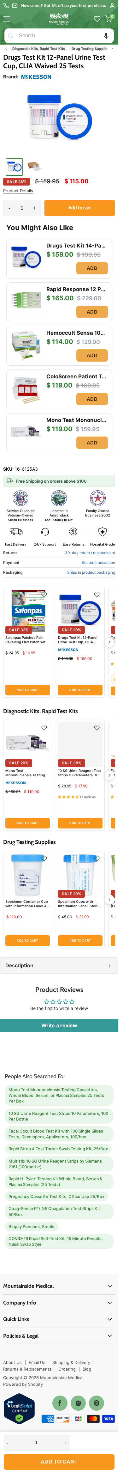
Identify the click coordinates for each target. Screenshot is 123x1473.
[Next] (109, 642)
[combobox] (65, 36)
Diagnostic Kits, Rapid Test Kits (35, 48)
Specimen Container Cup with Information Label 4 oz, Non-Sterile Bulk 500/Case (26, 908)
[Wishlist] (97, 19)
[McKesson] (36, 77)
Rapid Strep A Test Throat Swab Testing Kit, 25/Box (58, 1148)
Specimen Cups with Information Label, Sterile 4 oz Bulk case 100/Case (79, 906)
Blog (87, 1369)
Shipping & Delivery (71, 1362)
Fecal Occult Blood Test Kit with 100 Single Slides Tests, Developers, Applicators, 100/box (56, 1133)
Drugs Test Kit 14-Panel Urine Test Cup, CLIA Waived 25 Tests (77, 642)
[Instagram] (78, 1403)
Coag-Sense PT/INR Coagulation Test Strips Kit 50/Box (54, 1211)
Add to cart (59, 1461)
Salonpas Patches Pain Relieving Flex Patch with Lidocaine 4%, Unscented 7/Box (26, 644)
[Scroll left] (6, 48)
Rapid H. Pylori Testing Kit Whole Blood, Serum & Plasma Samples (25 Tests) (55, 1181)
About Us (12, 1362)
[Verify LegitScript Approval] (19, 1409)
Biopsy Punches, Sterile (32, 1226)
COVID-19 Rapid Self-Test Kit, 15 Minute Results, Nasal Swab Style (56, 1241)
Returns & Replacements (27, 1369)
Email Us (37, 1362)
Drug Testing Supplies (87, 48)
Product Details (18, 190)
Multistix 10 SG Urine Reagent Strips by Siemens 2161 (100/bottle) (55, 1163)
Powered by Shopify (23, 1384)
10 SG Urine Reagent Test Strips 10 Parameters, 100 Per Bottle (79, 775)
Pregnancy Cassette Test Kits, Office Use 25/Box (56, 1196)
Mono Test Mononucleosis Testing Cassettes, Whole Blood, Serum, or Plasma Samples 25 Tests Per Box (56, 1095)
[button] (106, 35)
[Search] (10, 36)
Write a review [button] (59, 1025)
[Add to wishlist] (44, 594)
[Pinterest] (96, 1403)
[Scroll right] (112, 48)
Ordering (67, 1369)
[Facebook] (59, 1403)
